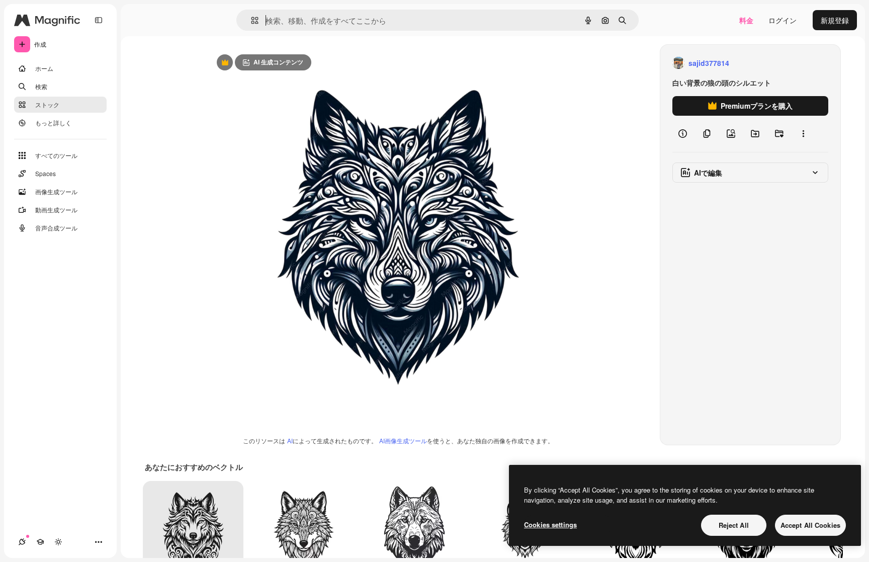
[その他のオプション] (803, 134)
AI (290, 440)
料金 (746, 20)
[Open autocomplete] (251, 20)
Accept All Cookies (810, 525)
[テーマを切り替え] (58, 542)
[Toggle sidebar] (99, 20)
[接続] (22, 542)
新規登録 (835, 20)
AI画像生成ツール (403, 440)
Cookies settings (550, 524)
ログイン (782, 20)
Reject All (734, 525)
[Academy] (40, 542)
